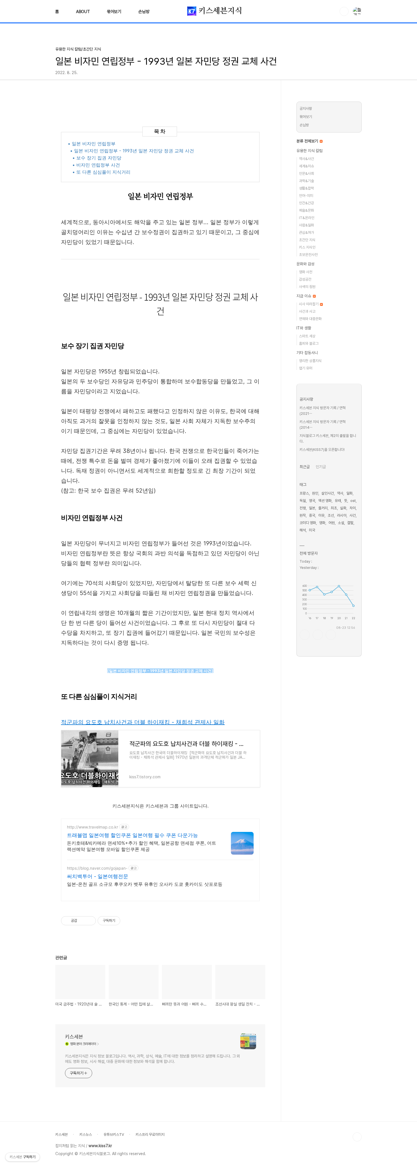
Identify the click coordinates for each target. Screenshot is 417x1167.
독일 (303, 501)
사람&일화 (306, 225)
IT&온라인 (306, 218)
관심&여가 (306, 232)
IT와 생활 (303, 328)
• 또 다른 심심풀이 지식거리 (101, 172)
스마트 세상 (307, 336)
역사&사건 (306, 159)
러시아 (341, 515)
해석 (303, 530)
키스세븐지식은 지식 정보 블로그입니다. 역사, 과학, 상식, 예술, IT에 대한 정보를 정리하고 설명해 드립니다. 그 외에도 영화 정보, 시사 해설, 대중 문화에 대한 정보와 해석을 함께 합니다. (152, 1059)
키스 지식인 (307, 247)
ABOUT (83, 11)
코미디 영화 (308, 523)
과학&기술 (306, 181)
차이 (352, 508)
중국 (312, 515)
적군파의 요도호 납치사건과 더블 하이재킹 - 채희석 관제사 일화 (143, 722)
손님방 (143, 11)
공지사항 (306, 108)
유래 (338, 501)
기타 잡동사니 (307, 352)
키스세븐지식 (219, 11)
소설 (341, 523)
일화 (349, 493)
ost (353, 501)
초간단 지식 (307, 240)
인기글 (321, 466)
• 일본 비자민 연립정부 (91, 143)
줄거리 (323, 508)
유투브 (331, 635)
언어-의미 (306, 196)
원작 (303, 515)
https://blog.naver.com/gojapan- (97, 868)
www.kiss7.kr (100, 1145)
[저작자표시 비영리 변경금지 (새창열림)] (128, 920)
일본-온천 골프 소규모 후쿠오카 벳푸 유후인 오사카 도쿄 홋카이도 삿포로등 (144, 884)
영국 (312, 501)
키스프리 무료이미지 (150, 1134)
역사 (340, 493)
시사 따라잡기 (309, 304)
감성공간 (305, 279)
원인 (315, 493)
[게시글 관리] (89, 920)
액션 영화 (325, 501)
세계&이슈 (306, 166)
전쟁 (303, 508)
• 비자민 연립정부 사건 (96, 165)
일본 (312, 508)
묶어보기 (114, 11)
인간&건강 (306, 203)
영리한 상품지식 (310, 361)
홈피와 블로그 (309, 343)
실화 (343, 508)
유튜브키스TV (114, 1134)
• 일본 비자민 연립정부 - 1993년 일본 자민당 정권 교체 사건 (132, 151)
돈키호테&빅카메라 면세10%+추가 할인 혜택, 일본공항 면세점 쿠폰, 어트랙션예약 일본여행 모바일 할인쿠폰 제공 (141, 846)
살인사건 (327, 493)
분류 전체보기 (307, 141)
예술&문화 (306, 210)
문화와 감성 (305, 264)
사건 (352, 515)
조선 (331, 515)
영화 (322, 523)
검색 (344, 11)
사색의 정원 (307, 287)
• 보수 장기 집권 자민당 (96, 158)
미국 (312, 530)
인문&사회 (306, 173)
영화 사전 (305, 272)
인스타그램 (318, 635)
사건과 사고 (307, 311)
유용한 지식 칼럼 (309, 150)
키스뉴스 (85, 1134)
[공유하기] (82, 920)
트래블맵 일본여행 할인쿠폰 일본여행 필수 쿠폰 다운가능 (132, 835)
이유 (321, 515)
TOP (357, 1136)
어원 (331, 523)
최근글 (305, 466)
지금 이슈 (304, 296)
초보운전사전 (308, 255)
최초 (334, 508)
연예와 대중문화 (310, 319)
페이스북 (305, 635)
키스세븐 (74, 1037)
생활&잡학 (306, 188)
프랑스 (304, 493)
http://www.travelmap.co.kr (92, 827)
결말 (350, 523)
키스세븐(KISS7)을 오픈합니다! (322, 449)
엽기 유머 (305, 368)
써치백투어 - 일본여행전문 (97, 876)
